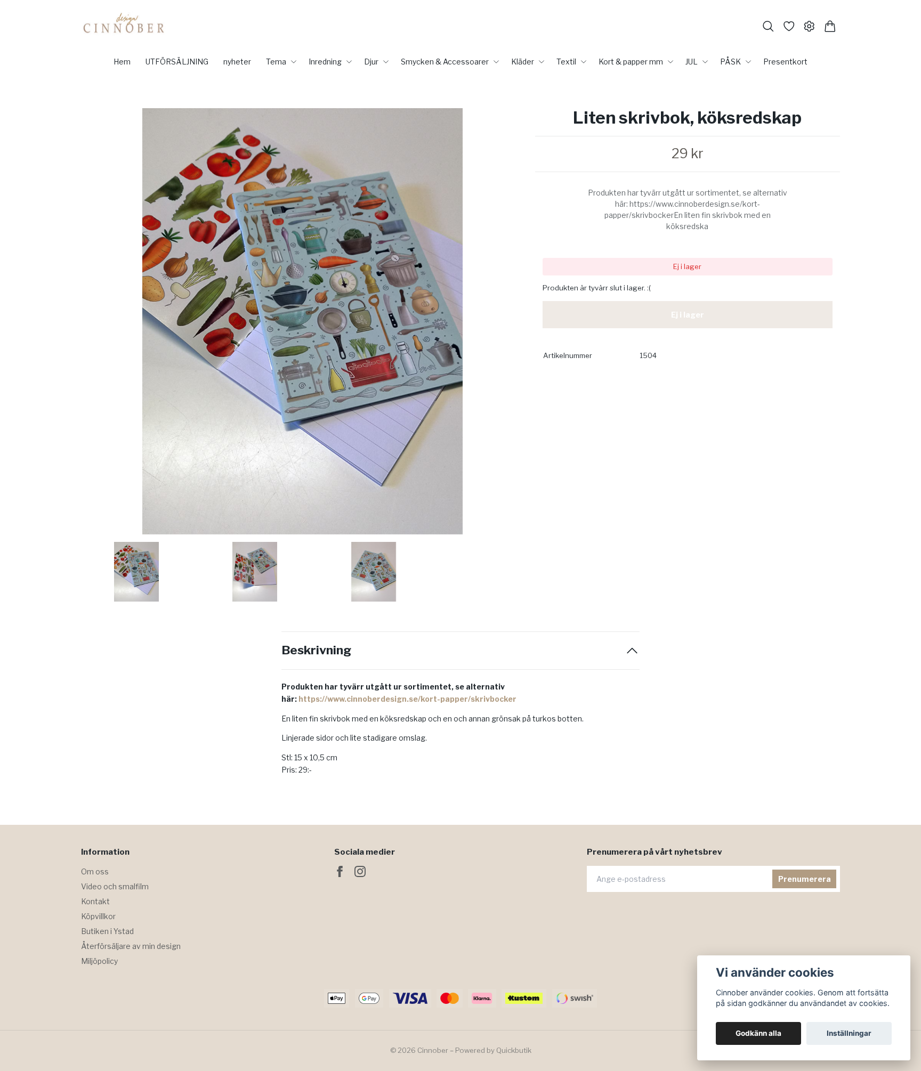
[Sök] (768, 26)
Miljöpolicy (99, 960)
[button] (507, 325)
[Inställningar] (809, 26)
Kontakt (95, 901)
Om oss (95, 871)
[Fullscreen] (302, 321)
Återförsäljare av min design (131, 946)
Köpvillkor (98, 916)
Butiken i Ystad (107, 931)
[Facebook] (339, 871)
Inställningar (849, 1033)
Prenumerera (804, 878)
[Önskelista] (789, 26)
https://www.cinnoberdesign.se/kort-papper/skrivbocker (407, 698)
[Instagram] (360, 871)
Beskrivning (316, 650)
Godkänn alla (758, 1033)
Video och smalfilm (115, 886)
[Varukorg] (830, 26)
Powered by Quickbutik (493, 1050)
